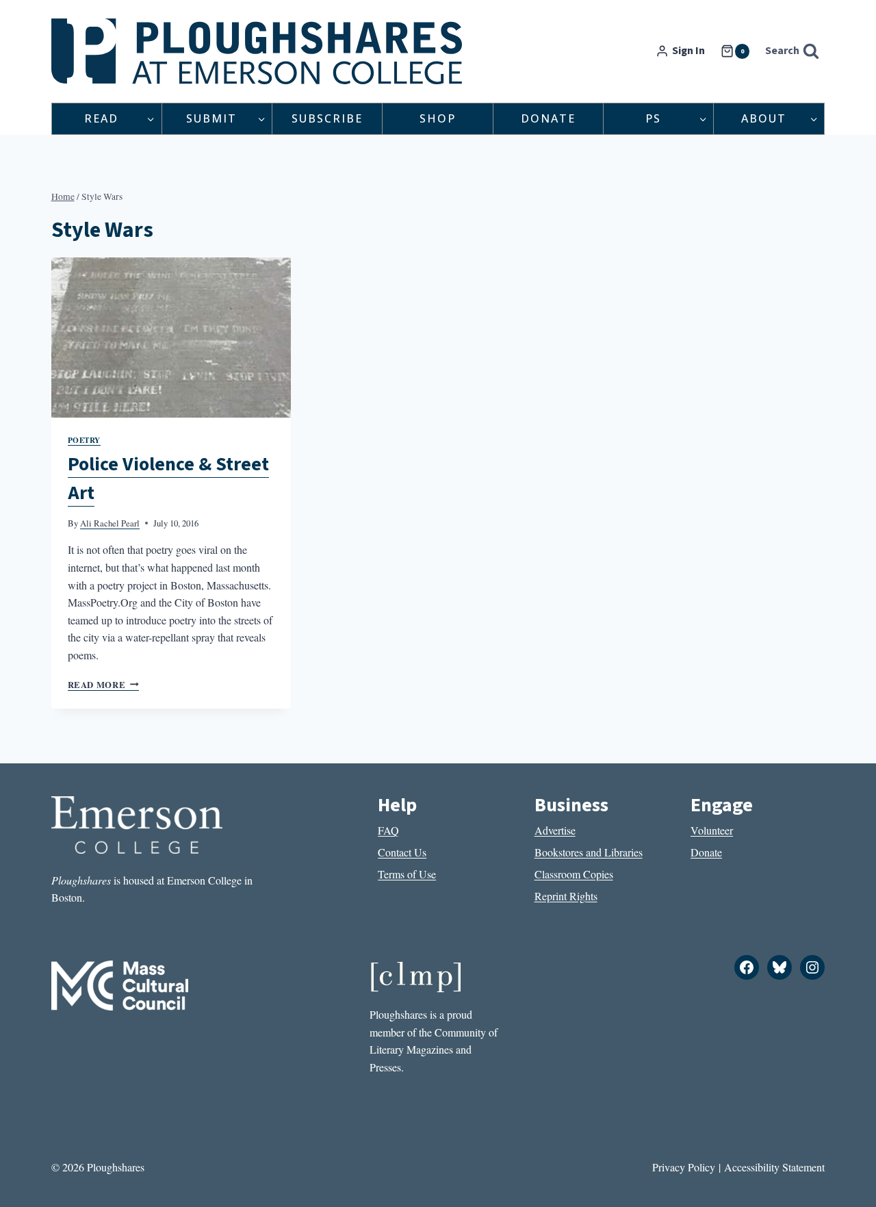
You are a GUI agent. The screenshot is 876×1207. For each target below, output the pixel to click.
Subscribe (327, 118)
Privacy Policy (683, 1167)
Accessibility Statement (774, 1167)
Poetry (84, 440)
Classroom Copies (573, 874)
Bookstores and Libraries (588, 852)
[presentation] (171, 337)
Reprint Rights (565, 896)
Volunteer (712, 830)
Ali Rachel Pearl (110, 523)
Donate (548, 118)
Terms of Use (407, 874)
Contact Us (402, 852)
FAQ (388, 830)
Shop (438, 118)
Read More (103, 684)
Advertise (555, 830)
